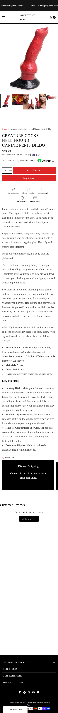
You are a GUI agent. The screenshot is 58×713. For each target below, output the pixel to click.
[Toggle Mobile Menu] (5, 17)
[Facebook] (20, 692)
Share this (9, 458)
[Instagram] (29, 692)
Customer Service (15, 662)
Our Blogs (10, 669)
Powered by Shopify (43, 702)
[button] (29, 155)
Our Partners (12, 675)
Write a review (29, 518)
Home (4, 129)
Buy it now (29, 178)
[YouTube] (33, 692)
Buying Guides (13, 682)
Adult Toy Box (27, 17)
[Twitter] (24, 692)
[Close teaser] (28, 705)
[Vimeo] (38, 692)
